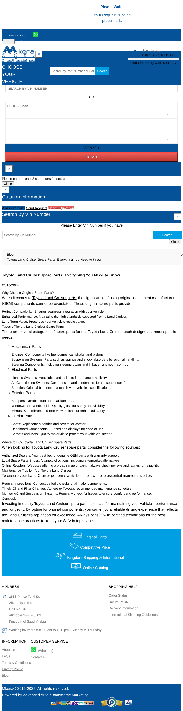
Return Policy (118, 602)
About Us (9, 650)
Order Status (118, 595)
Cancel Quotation (61, 208)
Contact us (39, 657)
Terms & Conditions (16, 662)
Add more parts (13, 208)
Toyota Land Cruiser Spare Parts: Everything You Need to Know (54, 259)
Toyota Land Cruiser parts (54, 298)
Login (47, 41)
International (113, 558)
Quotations (17, 35)
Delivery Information (123, 608)
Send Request (36, 208)
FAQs (6, 656)
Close (8, 184)
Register (31, 41)
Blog (10, 254)
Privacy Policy (12, 669)
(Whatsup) (44, 651)
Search (102, 71)
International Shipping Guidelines (133, 615)
